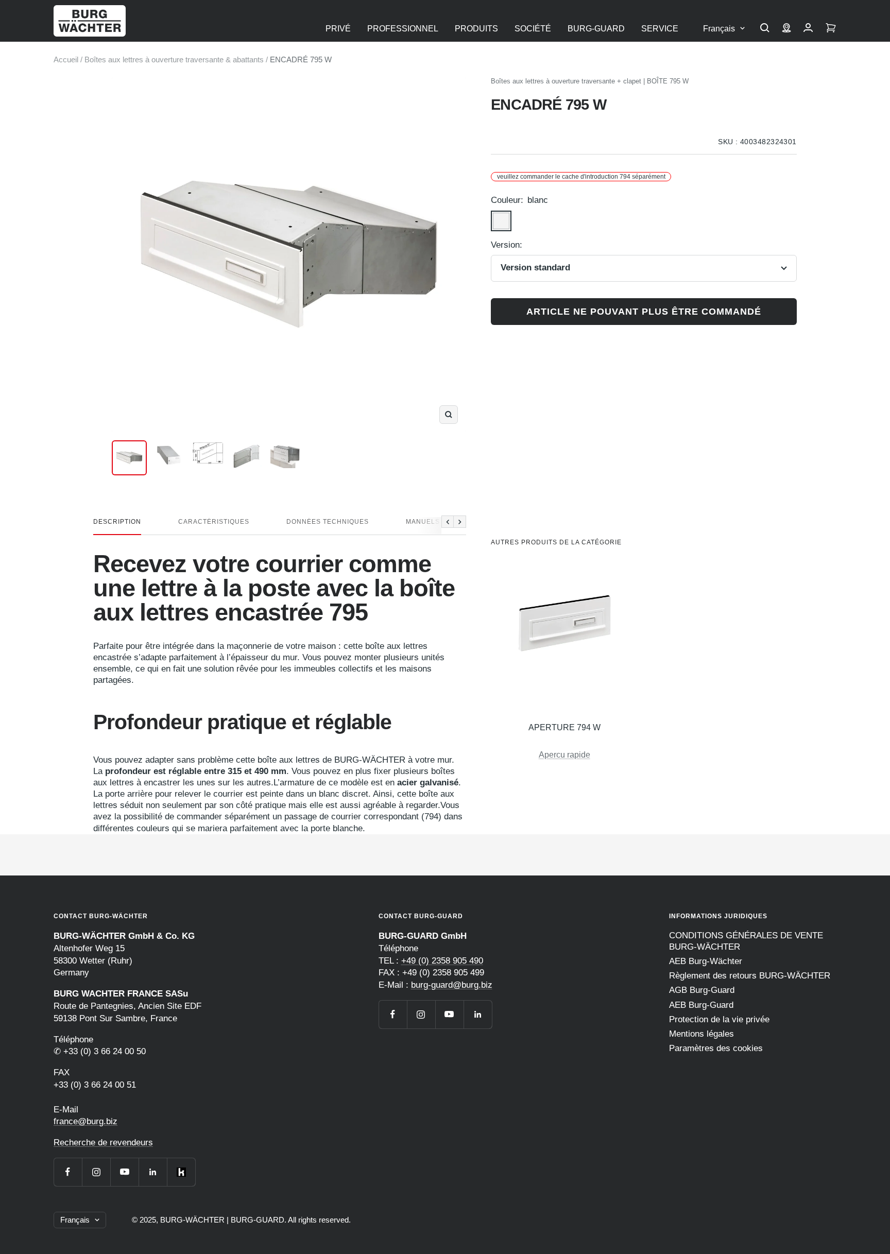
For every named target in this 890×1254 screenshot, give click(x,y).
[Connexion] (808, 29)
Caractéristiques (213, 521)
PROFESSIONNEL (402, 28)
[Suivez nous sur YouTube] (124, 1172)
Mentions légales (701, 1034)
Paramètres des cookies (716, 1048)
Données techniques (327, 521)
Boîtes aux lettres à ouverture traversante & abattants (174, 59)
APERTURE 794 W (564, 727)
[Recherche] (764, 29)
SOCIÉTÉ (533, 28)
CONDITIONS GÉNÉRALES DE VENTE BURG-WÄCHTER (746, 941)
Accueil (66, 59)
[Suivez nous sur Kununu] (181, 1172)
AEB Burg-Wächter (705, 961)
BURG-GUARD (596, 28)
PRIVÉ (338, 28)
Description (117, 521)
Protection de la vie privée (719, 1019)
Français (719, 28)
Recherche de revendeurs (103, 1142)
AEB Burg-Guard (701, 1005)
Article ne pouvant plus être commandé (643, 311)
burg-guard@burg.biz (451, 985)
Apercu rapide (564, 754)
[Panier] (830, 29)
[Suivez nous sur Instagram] (96, 1172)
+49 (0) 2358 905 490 (442, 961)
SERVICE (659, 28)
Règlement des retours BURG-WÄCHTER (749, 976)
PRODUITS (476, 28)
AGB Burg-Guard (701, 990)
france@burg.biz (85, 1121)
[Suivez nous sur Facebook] (68, 1172)
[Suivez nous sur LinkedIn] (153, 1172)
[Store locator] (786, 29)
